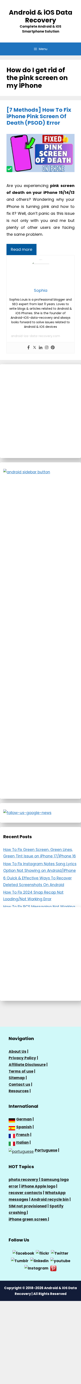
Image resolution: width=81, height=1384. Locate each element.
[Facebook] (28, 347)
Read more (21, 249)
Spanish (24, 1127)
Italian (22, 1142)
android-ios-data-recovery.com (35, 336)
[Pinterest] (53, 347)
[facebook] (23, 1253)
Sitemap (17, 1077)
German (24, 1119)
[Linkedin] (41, 347)
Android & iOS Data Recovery (40, 16)
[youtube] (60, 1260)
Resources (19, 1091)
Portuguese (46, 1150)
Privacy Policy (22, 1058)
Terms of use (21, 1071)
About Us (17, 1051)
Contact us (19, 1084)
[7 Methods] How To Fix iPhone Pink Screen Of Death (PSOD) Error (38, 116)
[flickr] (42, 1253)
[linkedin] (39, 1260)
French (22, 1134)
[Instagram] (47, 347)
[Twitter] (35, 347)
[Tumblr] (20, 1260)
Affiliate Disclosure (27, 1064)
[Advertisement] (40, 411)
